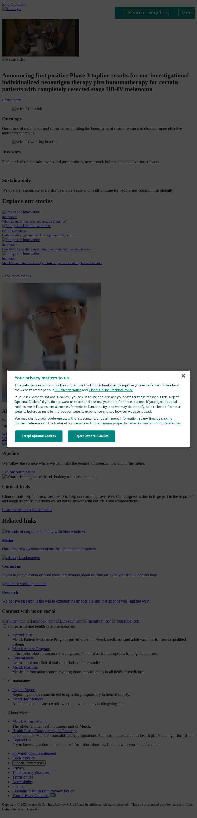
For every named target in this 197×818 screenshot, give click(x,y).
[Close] (183, 375)
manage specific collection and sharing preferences (142, 423)
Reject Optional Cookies (92, 436)
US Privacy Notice (67, 390)
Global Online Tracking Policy (111, 390)
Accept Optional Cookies (39, 436)
